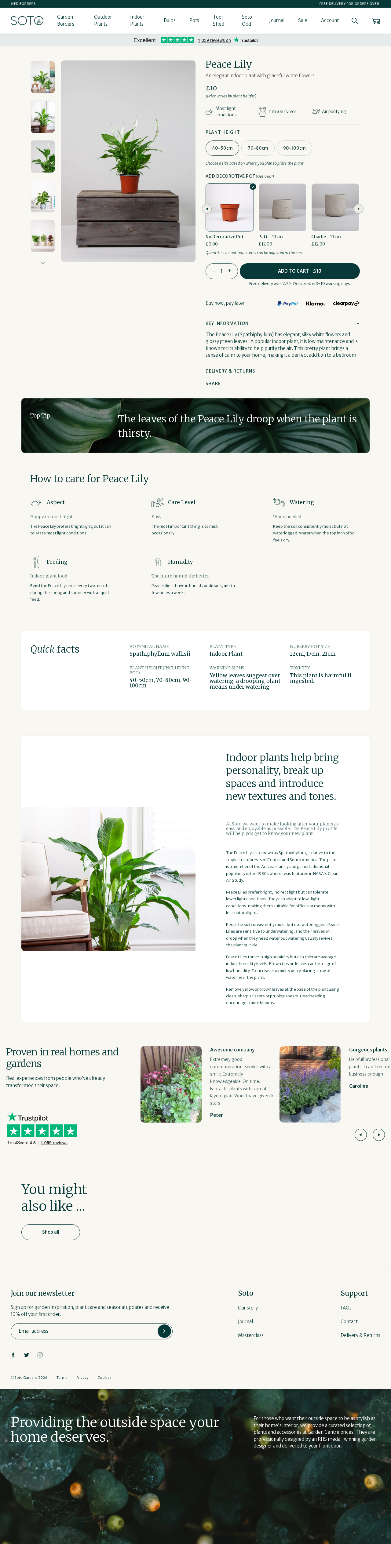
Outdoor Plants (103, 20)
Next (43, 263)
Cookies (104, 1377)
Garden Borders (65, 20)
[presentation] (207, 209)
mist (228, 585)
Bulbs (170, 20)
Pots (194, 20)
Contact (349, 1321)
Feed (35, 585)
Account (330, 20)
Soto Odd (247, 20)
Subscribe (164, 1331)
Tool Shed (218, 20)
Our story (248, 1308)
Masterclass (251, 1335)
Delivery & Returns (360, 1335)
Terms (62, 1377)
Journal (276, 20)
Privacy (82, 1377)
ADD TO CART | (299, 271)
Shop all (50, 1232)
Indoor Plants (137, 20)
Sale (302, 20)
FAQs (346, 1308)
